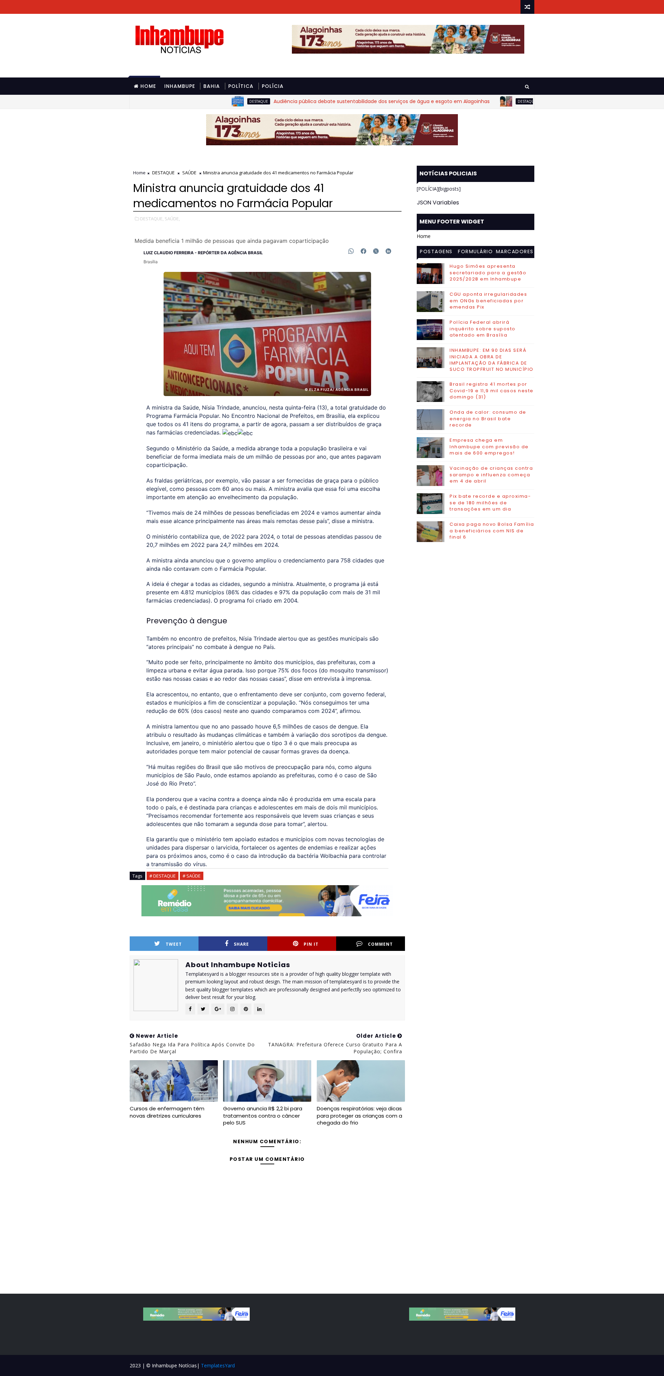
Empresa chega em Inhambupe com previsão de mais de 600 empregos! (489, 446)
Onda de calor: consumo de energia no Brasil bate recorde (488, 418)
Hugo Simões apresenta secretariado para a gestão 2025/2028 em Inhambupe (488, 272)
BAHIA (211, 86)
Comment (380, 944)
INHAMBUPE (179, 86)
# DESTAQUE (162, 876)
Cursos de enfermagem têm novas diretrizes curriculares (167, 1112)
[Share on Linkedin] (388, 251)
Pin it (311, 944)
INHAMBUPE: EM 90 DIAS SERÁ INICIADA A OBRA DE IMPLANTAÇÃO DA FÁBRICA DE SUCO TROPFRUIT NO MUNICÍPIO (492, 360)
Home (148, 86)
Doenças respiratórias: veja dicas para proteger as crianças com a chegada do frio (359, 1115)
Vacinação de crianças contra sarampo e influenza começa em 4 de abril (491, 474)
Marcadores (515, 251)
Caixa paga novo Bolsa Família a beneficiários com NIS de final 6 (492, 530)
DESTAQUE (219, 101)
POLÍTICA (240, 86)
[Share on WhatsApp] (351, 251)
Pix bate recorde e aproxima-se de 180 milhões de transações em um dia (490, 502)
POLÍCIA (273, 86)
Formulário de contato (475, 252)
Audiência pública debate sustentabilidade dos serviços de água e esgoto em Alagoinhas (342, 101)
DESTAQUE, (152, 218)
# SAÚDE (192, 876)
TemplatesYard (218, 1365)
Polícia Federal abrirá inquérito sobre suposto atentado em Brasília (483, 328)
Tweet (174, 944)
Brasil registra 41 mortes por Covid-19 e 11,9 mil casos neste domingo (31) (492, 390)
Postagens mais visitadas (436, 252)
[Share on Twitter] (376, 251)
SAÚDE (189, 172)
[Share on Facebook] (363, 251)
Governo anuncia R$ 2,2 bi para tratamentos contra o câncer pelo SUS (262, 1115)
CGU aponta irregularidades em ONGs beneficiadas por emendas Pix (488, 300)
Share (241, 944)
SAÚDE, (172, 218)
